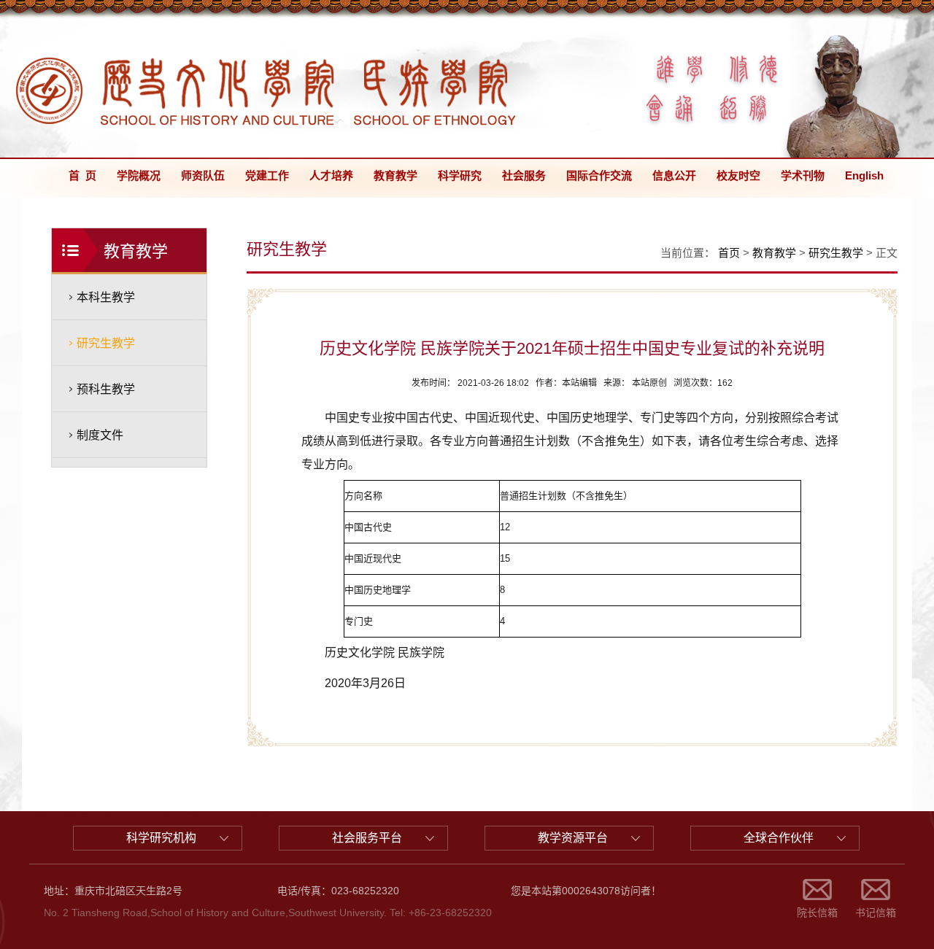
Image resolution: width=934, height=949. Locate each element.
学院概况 (139, 175)
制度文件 (100, 435)
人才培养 (331, 175)
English (864, 175)
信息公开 (674, 175)
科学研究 (460, 175)
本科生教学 (106, 297)
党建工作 (267, 175)
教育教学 (395, 175)
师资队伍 (203, 175)
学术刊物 (803, 175)
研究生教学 (106, 343)
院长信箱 (817, 912)
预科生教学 (106, 389)
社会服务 (524, 175)
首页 (729, 253)
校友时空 (738, 175)
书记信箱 (875, 912)
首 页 (82, 175)
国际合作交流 (599, 175)
